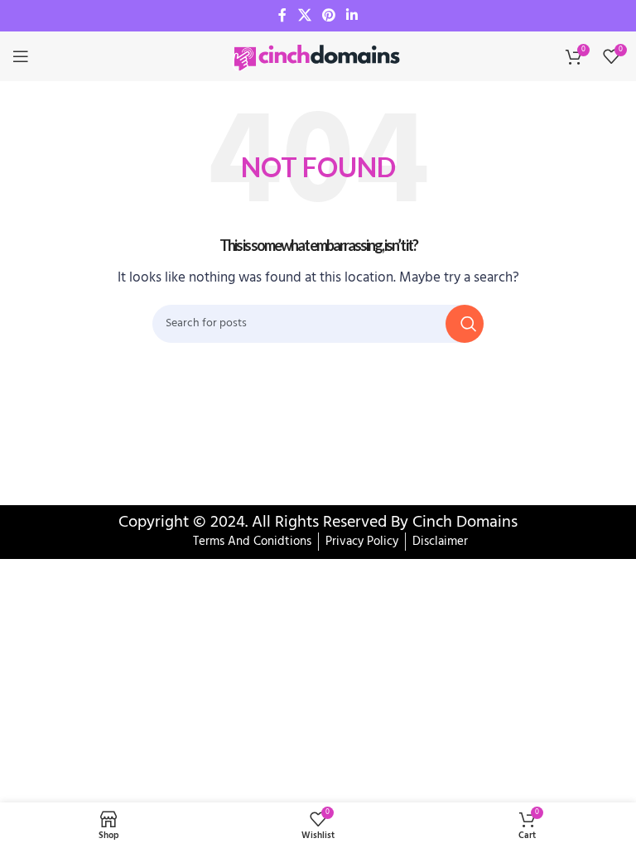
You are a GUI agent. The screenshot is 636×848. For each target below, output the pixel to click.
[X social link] (304, 15)
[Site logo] (318, 56)
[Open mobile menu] (20, 56)
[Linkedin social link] (352, 15)
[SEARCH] (465, 324)
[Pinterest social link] (328, 15)
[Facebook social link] (282, 15)
